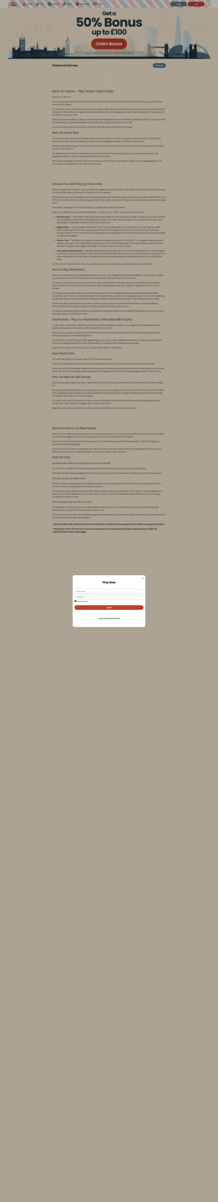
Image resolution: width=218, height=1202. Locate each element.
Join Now (109, 615)
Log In (109, 607)
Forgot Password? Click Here (109, 618)
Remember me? (82, 601)
